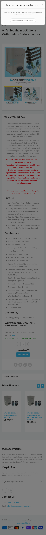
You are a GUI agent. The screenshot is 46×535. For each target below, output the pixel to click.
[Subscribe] (33, 20)
